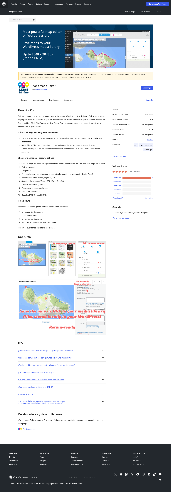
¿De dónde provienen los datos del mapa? (36, 372)
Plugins (43, 461)
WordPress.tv (77, 464)
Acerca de (13, 453)
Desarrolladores (77, 461)
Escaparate (44, 453)
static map (148, 145)
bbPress (137, 461)
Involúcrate (106, 453)
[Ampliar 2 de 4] (73, 244)
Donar (105, 461)
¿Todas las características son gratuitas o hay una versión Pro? (45, 358)
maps (141, 145)
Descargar (147, 88)
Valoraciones (38, 100)
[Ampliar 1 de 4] (43, 244)
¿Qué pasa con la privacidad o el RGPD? (35, 387)
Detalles (23, 100)
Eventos (105, 457)
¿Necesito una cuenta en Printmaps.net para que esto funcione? (45, 350)
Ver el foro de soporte (122, 218)
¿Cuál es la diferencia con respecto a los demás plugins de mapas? (46, 365)
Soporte (149, 100)
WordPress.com (140, 453)
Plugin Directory (15, 12)
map (135, 145)
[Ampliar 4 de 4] (102, 283)
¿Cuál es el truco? (25, 394)
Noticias (12, 457)
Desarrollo (68, 100)
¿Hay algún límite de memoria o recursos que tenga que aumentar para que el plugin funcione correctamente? (41, 402)
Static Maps (148, 150)
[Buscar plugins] (34, 20)
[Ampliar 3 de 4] (102, 244)
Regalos (106, 464)
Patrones (43, 464)
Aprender (75, 453)
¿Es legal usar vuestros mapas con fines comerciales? (41, 380)
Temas (42, 457)
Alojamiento (13, 461)
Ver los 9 (150, 140)
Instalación (54, 100)
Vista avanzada (119, 156)
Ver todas (149, 198)
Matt (136, 457)
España (34, 477)
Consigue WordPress (157, 4)
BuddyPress (138, 464)
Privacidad (13, 464)
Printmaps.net (41, 90)
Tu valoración (118, 198)
